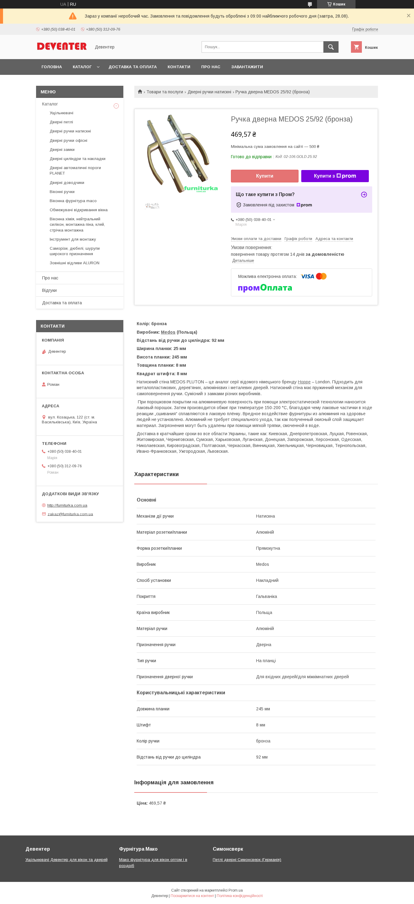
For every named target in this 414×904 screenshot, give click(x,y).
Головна (52, 67)
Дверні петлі (61, 122)
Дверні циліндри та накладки (77, 158)
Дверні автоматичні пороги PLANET (75, 170)
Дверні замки (62, 149)
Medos (168, 332)
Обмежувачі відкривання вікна (79, 210)
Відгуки (49, 290)
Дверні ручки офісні (68, 140)
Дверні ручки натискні (209, 91)
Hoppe (304, 381)
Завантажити (247, 67)
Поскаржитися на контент (192, 896)
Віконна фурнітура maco (73, 200)
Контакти (179, 67)
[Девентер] (62, 51)
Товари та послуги (164, 91)
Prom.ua (236, 890)
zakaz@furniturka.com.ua (70, 514)
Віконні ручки (62, 191)
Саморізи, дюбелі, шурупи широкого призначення (75, 251)
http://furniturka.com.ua (67, 505)
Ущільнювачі (61, 113)
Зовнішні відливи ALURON (74, 263)
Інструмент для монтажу (73, 239)
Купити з (324, 175)
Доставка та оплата (133, 67)
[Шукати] (331, 47)
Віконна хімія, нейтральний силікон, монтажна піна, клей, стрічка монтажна (77, 224)
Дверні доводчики (67, 182)
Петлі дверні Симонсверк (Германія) (247, 859)
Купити (264, 175)
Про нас (210, 67)
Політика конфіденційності (240, 896)
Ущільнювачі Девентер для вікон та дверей (66, 859)
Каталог (82, 67)
